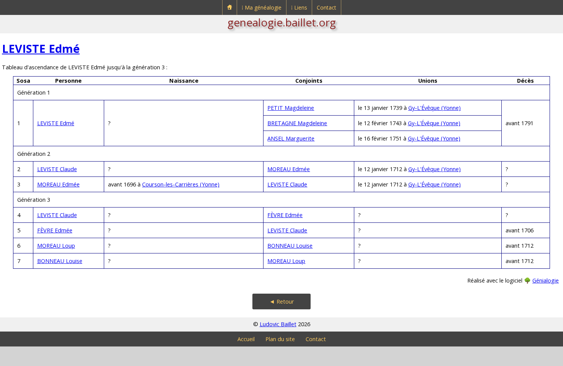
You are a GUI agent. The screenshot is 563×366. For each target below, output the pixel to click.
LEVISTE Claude (57, 169)
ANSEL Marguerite (290, 138)
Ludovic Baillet (278, 324)
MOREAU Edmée (288, 169)
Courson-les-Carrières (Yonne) (180, 184)
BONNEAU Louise (290, 245)
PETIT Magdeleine (290, 107)
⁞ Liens (299, 7)
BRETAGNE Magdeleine (297, 123)
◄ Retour (281, 301)
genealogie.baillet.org (281, 22)
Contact (326, 7)
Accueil (246, 339)
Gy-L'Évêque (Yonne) (434, 107)
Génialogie (545, 280)
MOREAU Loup (56, 245)
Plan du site (280, 339)
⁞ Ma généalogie (262, 7)
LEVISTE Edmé (41, 48)
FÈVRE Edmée (285, 215)
